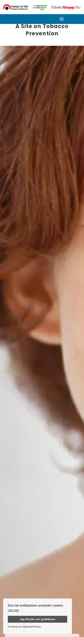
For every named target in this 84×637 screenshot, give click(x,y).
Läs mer (13, 610)
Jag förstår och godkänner (37, 619)
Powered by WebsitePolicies (24, 626)
